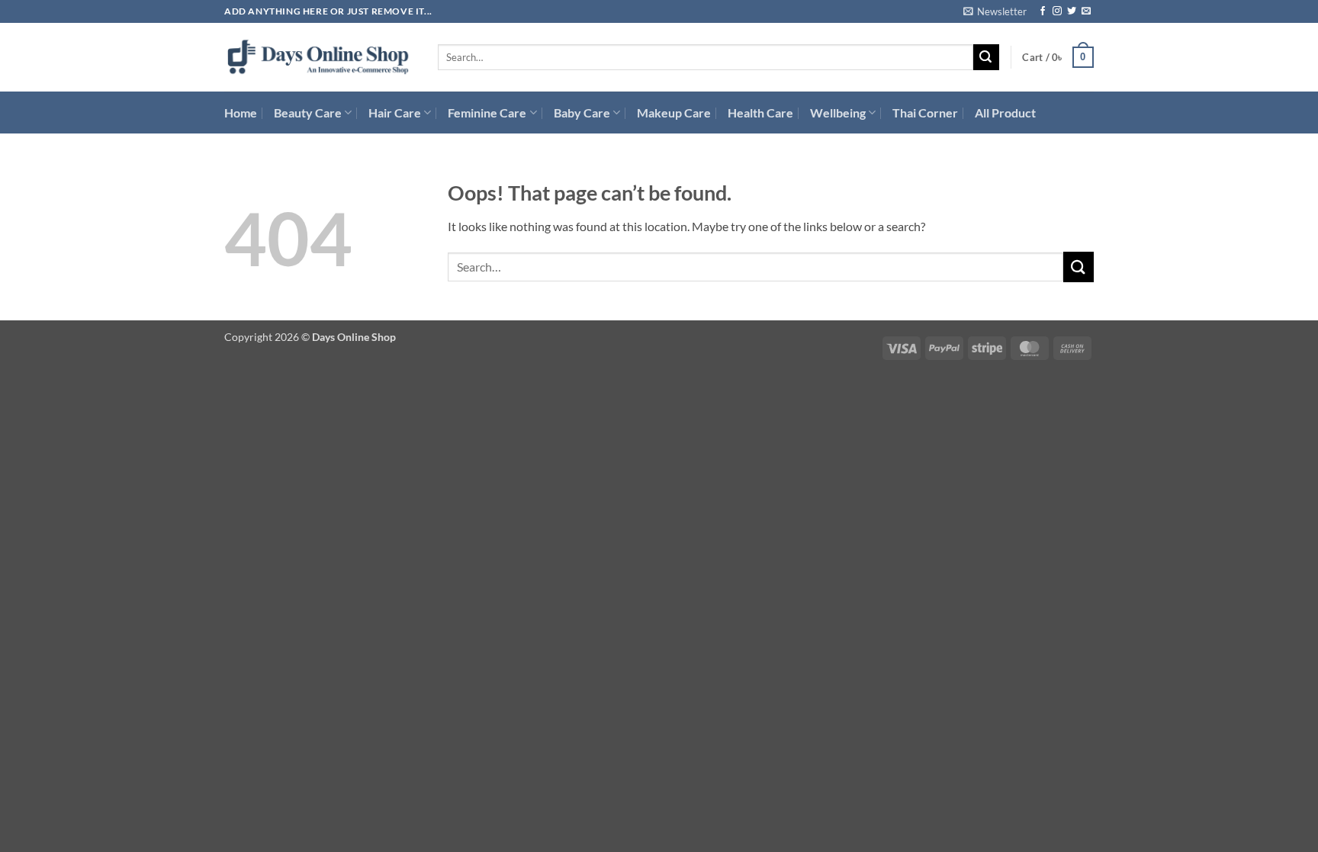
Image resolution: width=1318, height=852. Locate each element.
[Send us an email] (1086, 11)
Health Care (760, 112)
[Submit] (986, 57)
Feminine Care (487, 112)
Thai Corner (925, 112)
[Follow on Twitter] (1071, 11)
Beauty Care (308, 112)
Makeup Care (674, 112)
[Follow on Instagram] (1057, 11)
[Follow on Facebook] (1042, 11)
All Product (1005, 112)
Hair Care (394, 112)
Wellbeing (838, 112)
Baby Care (582, 112)
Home (240, 112)
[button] (995, 11)
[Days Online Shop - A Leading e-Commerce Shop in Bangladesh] (319, 57)
